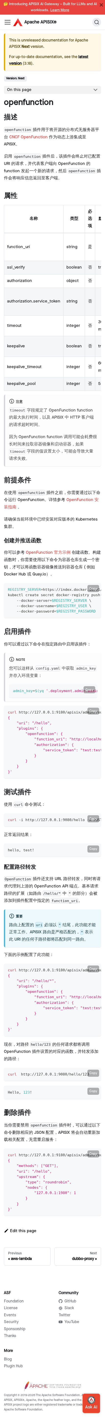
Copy (93, 589)
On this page (19, 89)
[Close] (101, 5)
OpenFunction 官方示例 (48, 552)
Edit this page (23, 1230)
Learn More (59, 10)
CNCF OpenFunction (28, 137)
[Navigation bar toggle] (7, 22)
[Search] (96, 22)
